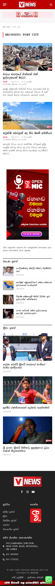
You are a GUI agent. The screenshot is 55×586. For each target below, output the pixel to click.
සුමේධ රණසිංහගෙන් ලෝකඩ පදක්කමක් (26, 407)
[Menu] (4, 4)
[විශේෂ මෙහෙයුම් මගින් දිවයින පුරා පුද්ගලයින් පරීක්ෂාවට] (8, 299)
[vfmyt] (27, 15)
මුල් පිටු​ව (6, 27)
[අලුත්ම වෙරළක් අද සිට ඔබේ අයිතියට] (27, 116)
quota (27, 250)
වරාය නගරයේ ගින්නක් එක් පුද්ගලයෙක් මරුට (21, 76)
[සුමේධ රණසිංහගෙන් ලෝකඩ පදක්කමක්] (27, 390)
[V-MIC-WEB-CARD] (27, 204)
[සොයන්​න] (50, 4)
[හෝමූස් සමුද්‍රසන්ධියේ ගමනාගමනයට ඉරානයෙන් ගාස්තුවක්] (8, 285)
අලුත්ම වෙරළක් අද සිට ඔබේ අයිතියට (27, 133)
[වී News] (27, 4)
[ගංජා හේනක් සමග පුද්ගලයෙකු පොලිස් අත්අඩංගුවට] (8, 313)
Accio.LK (34, 573)
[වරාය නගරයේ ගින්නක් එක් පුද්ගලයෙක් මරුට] (27, 57)
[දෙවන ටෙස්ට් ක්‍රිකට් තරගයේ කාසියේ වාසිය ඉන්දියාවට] (27, 347)
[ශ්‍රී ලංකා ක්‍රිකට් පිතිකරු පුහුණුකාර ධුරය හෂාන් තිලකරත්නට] (27, 430)
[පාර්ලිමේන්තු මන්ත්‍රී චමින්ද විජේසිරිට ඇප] (8, 271)
